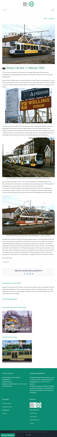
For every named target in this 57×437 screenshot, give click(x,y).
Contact (4, 413)
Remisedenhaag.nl (34, 420)
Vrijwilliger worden (7, 407)
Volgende (51, 18)
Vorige (45, 18)
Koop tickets (8, 435)
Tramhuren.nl (33, 416)
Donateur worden (6, 403)
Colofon (32, 423)
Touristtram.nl (33, 413)
